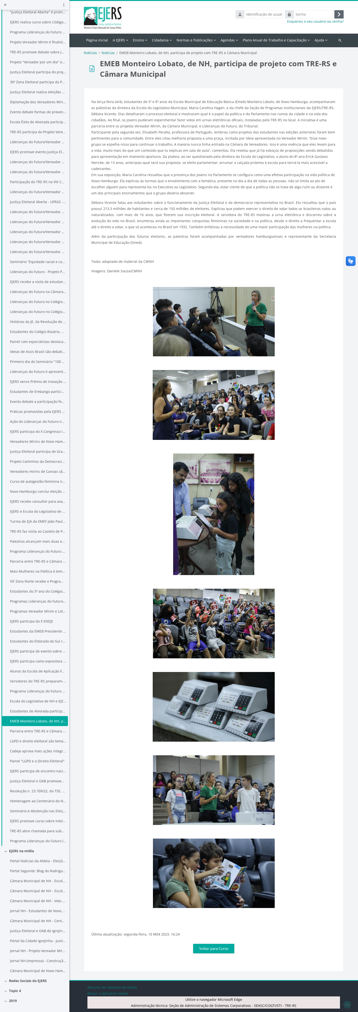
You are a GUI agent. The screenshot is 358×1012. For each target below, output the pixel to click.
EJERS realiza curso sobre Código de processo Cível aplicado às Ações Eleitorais (38, 22)
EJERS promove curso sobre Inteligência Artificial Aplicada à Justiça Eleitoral (38, 821)
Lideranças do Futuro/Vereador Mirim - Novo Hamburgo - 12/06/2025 (38, 191)
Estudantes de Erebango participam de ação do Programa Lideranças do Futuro (38, 391)
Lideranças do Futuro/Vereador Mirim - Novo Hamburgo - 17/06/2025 (38, 172)
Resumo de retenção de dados (112, 987)
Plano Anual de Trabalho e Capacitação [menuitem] (275, 40)
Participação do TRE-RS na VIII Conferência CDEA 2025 (38, 182)
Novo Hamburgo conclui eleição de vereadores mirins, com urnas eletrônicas (38, 491)
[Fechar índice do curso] (5, 5)
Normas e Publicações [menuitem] (195, 40)
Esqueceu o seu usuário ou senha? (315, 21)
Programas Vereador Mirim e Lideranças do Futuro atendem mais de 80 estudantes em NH (38, 611)
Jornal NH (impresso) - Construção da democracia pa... (38, 960)
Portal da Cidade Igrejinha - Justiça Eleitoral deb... (38, 940)
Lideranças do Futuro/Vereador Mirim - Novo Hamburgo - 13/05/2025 (38, 231)
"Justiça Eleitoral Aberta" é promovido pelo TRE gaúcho (38, 12)
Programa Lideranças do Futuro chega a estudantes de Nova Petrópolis (38, 691)
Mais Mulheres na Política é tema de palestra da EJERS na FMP (38, 571)
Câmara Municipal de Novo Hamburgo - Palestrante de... (38, 970)
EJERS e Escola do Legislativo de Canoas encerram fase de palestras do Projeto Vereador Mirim (38, 511)
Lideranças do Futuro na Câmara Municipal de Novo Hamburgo (38, 291)
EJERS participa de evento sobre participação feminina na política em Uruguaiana (38, 651)
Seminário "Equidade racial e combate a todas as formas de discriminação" (38, 261)
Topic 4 (15, 990)
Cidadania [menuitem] (160, 40)
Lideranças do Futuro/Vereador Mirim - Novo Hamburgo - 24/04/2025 (38, 251)
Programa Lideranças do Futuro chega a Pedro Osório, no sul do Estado (38, 551)
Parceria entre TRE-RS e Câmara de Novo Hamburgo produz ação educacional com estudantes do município (38, 731)
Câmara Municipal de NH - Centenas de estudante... (38, 920)
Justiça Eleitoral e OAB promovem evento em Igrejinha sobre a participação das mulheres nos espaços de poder (38, 781)
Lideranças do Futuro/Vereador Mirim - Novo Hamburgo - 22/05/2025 (38, 211)
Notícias (90, 53)
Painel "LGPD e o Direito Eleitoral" (37, 761)
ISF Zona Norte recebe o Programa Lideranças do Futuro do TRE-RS (38, 581)
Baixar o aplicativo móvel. (108, 993)
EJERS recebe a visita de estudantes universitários (38, 281)
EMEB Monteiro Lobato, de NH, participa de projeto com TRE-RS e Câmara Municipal (38, 721)
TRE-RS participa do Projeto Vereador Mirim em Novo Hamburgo (38, 132)
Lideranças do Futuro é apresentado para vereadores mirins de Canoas (38, 371)
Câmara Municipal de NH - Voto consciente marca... (38, 901)
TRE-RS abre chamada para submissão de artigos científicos (38, 831)
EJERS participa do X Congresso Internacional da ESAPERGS (38, 431)
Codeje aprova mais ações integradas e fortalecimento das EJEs (38, 751)
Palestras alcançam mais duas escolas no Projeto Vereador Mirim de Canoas (38, 541)
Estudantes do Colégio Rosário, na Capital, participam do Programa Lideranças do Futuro (38, 331)
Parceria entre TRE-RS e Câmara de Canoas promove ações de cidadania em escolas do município (38, 561)
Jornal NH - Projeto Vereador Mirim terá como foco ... (38, 950)
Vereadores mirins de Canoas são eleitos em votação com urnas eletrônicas (38, 471)
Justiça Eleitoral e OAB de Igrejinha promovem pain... (38, 930)
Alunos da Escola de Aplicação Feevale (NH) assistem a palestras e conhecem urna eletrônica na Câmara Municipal (38, 671)
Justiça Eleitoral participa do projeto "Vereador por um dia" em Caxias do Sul (38, 72)
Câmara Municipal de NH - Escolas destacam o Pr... (38, 891)
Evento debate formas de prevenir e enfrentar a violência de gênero (38, 112)
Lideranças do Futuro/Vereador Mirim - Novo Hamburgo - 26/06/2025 (38, 162)
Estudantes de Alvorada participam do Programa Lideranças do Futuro (38, 711)
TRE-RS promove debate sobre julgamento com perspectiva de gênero (38, 52)
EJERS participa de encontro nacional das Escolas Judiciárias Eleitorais (38, 771)
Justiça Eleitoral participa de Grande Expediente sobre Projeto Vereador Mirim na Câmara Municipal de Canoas (38, 451)
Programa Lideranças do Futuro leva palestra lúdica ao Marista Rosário (38, 841)
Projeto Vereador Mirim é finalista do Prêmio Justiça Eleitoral (38, 42)
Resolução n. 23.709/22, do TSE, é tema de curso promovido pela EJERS (38, 791)
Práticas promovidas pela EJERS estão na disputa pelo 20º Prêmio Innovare (38, 411)
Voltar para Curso (213, 948)
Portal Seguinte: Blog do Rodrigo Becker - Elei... (38, 871)
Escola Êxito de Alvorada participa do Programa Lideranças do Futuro (38, 122)
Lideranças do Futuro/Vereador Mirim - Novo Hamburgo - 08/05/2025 (38, 241)
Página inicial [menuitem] (97, 40)
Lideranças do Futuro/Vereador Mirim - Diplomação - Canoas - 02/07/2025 (38, 142)
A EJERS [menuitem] (119, 40)
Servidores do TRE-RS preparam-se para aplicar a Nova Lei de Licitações (38, 681)
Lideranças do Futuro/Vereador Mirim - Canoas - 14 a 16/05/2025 (38, 221)
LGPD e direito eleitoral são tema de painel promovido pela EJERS (38, 741)
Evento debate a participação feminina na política (38, 401)
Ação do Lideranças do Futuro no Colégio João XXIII (38, 421)
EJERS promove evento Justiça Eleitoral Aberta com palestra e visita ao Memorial (38, 152)
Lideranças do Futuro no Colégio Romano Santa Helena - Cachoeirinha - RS (38, 301)
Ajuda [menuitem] (319, 40)
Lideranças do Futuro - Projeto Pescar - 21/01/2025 (38, 271)
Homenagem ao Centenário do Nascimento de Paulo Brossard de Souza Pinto (38, 801)
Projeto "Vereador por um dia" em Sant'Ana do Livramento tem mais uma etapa (38, 62)
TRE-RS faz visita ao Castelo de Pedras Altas (38, 531)
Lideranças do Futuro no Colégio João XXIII (38, 311)
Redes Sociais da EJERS (28, 980)
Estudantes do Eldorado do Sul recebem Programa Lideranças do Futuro (38, 641)
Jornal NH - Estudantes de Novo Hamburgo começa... (38, 910)
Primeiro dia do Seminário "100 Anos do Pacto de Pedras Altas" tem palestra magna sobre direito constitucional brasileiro (38, 361)
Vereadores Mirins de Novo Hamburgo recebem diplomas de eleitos (38, 441)
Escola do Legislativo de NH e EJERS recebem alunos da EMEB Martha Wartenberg (38, 701)
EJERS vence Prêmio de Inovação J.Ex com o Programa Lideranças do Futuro (38, 381)
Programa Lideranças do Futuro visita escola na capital (38, 32)
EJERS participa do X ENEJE (31, 621)
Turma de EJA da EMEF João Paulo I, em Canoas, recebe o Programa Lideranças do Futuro (38, 521)
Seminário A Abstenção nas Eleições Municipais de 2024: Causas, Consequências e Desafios (38, 811)
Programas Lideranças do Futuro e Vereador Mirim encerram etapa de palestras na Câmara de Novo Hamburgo (38, 601)
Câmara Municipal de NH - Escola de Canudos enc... (38, 881)
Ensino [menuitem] (138, 40)
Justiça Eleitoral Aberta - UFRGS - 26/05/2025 (38, 201)
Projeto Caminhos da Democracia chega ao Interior (38, 461)
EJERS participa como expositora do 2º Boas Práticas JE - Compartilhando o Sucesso (38, 661)
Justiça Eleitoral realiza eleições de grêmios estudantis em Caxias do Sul (38, 92)
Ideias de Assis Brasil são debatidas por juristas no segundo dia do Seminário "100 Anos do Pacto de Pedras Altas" (38, 351)
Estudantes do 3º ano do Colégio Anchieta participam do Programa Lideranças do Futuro (38, 591)
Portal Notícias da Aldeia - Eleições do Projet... (38, 861)
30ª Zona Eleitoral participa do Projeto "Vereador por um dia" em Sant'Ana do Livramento (38, 82)
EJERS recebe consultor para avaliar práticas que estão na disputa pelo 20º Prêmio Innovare (38, 501)
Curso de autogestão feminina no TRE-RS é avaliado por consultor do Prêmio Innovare (38, 481)
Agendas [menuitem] (228, 40)
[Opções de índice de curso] (64, 5)
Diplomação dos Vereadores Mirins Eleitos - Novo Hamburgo (38, 102)
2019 (13, 1000)
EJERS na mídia (21, 851)
